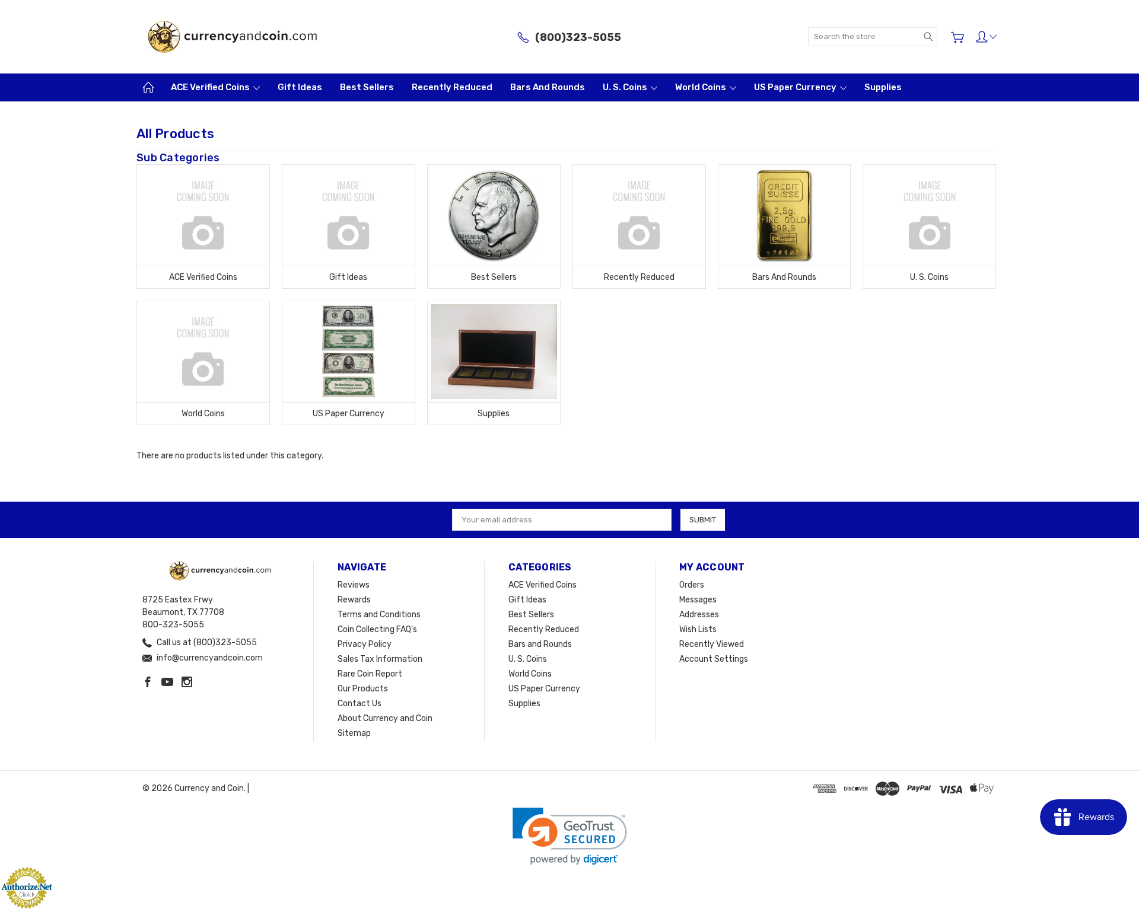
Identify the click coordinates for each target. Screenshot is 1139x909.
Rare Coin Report (370, 674)
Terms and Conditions (379, 615)
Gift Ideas (300, 87)
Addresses (699, 615)
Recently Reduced (452, 87)
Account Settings (713, 659)
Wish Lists (698, 629)
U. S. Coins (626, 87)
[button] (569, 836)
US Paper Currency (796, 87)
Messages (698, 600)
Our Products (363, 689)
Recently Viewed (711, 644)
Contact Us (359, 704)
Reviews (354, 585)
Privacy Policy (365, 644)
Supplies (883, 87)
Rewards (354, 600)
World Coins (701, 87)
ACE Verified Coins (211, 87)
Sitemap (354, 733)
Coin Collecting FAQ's (377, 629)
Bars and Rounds (547, 87)
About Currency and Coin (385, 718)
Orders (691, 585)
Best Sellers (367, 87)
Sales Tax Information (380, 659)
